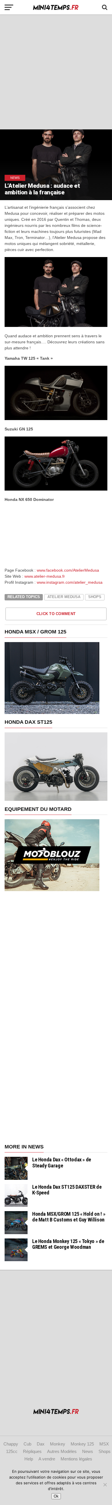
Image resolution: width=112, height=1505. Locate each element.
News (87, 1451)
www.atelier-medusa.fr (44, 576)
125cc (12, 1451)
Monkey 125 (82, 1443)
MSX (104, 1443)
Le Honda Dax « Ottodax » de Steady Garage (61, 1162)
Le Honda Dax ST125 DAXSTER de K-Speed (66, 1190)
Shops (94, 597)
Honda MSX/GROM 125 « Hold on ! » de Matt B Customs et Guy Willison (68, 1217)
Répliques (32, 1451)
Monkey (57, 1443)
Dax (41, 1443)
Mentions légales (76, 1458)
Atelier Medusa (63, 597)
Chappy (10, 1443)
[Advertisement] (56, 72)
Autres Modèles (62, 1451)
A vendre (46, 1458)
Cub (27, 1443)
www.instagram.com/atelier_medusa (70, 582)
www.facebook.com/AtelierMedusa (68, 570)
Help (28, 1458)
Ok (56, 1496)
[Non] (105, 1484)
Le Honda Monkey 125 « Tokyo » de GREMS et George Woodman (68, 1244)
